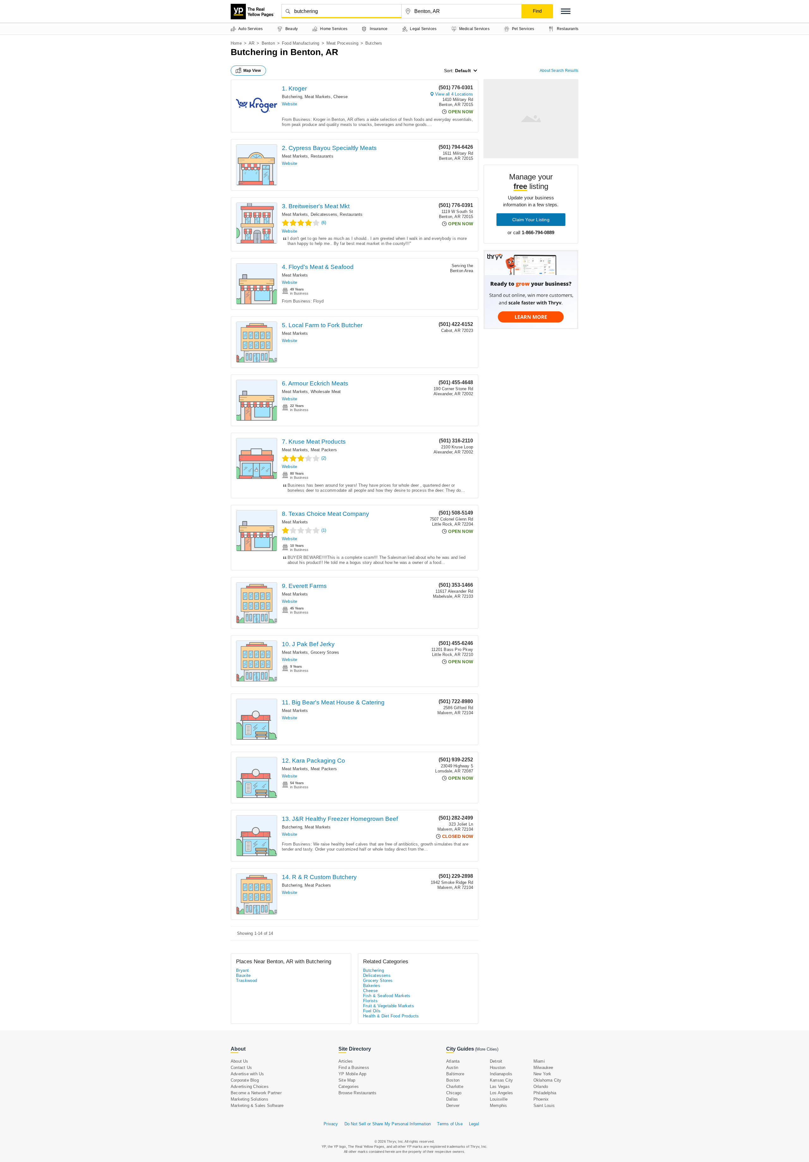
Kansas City (501, 1080)
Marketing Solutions (249, 1099)
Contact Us (241, 1067)
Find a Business (353, 1067)
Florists (370, 1000)
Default (463, 70)
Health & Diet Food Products (391, 1016)
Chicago (453, 1092)
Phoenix (541, 1099)
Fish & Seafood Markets (387, 995)
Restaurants (322, 156)
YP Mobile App (352, 1073)
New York (542, 1073)
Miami (539, 1061)
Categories (348, 1086)
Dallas (452, 1099)
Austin (452, 1067)
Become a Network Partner (256, 1092)
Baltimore (455, 1073)
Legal (474, 1123)
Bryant (242, 970)
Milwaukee (543, 1067)
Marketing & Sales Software (257, 1105)
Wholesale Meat (326, 391)
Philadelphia (544, 1092)
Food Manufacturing (300, 43)
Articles (345, 1061)
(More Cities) (486, 1049)
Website (289, 104)
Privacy (331, 1123)
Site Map (347, 1080)
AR (251, 43)
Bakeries (371, 985)
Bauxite (243, 975)
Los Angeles (501, 1092)
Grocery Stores (325, 652)
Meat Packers (324, 449)
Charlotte (454, 1086)
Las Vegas (500, 1086)
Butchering (292, 96)
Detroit (496, 1061)
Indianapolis (501, 1073)
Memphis (498, 1105)
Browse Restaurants (357, 1092)
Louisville (499, 1099)
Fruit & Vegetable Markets (388, 1005)
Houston (497, 1067)
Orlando (540, 1086)
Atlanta (452, 1061)
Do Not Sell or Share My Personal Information (387, 1123)
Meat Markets (318, 96)
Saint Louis (544, 1105)
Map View (252, 70)
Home (236, 43)
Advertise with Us (247, 1073)
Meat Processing (342, 43)
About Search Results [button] (559, 70)
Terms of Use (449, 1123)
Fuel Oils (372, 1011)
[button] (565, 11)
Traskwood (246, 980)
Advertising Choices (250, 1086)
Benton (268, 43)
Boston (452, 1080)
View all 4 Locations (454, 94)
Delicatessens (324, 214)
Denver (452, 1105)
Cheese (340, 96)
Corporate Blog (245, 1080)
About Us (239, 1061)
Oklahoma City (547, 1080)
